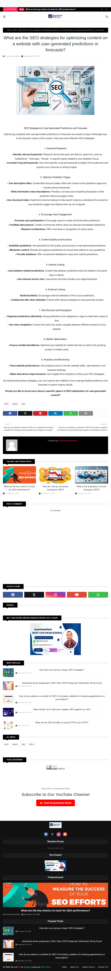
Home (9, 30)
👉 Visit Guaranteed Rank (55, 802)
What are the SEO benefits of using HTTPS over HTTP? (61, 722)
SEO (23, 404)
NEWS (15, 404)
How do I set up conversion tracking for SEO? (55, 488)
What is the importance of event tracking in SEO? (91, 488)
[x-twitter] (34, 595)
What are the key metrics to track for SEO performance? (51, 9)
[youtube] (77, 595)
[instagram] (55, 595)
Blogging (27, 967)
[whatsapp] (98, 595)
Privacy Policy (88, 967)
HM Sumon (45, 967)
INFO (15, 30)
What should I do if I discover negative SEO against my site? (61, 709)
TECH (31, 744)
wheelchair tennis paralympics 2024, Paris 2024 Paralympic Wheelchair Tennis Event (62, 683)
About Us (74, 967)
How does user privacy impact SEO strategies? (61, 670)
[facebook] (13, 595)
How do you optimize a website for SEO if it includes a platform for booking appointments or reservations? (62, 698)
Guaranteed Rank (12, 56)
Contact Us (103, 967)
